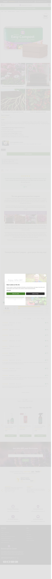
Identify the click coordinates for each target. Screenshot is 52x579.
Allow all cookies (15, 293)
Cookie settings (35, 293)
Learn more (9, 290)
